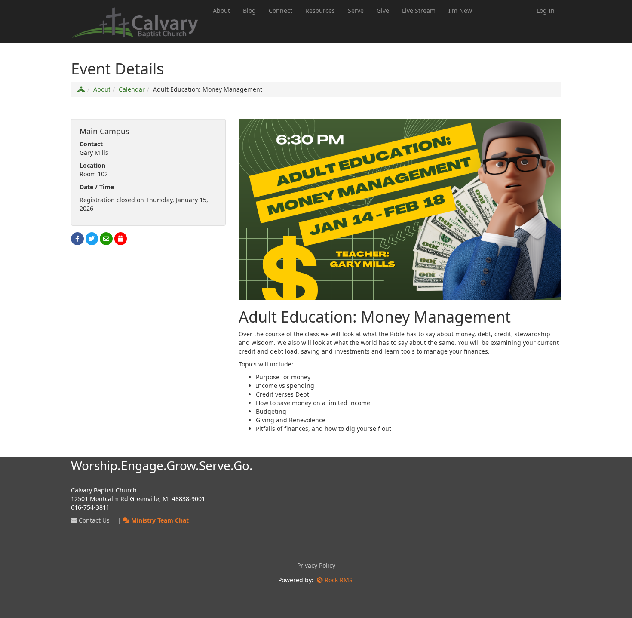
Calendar (132, 89)
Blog (249, 10)
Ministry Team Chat (159, 520)
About (221, 10)
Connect (280, 10)
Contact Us (93, 520)
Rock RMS (338, 580)
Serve (356, 10)
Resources (320, 10)
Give (383, 10)
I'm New (460, 10)
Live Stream (419, 10)
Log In (546, 10)
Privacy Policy (316, 565)
